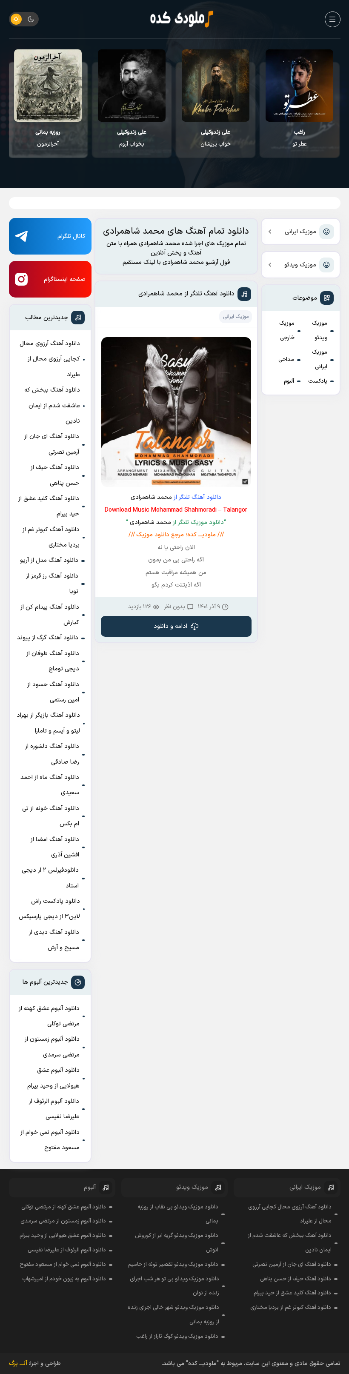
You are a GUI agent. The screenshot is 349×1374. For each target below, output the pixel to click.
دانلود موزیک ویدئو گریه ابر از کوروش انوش (176, 1242)
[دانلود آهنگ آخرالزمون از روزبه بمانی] (49, 85)
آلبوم (289, 381)
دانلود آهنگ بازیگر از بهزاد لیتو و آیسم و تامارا (48, 723)
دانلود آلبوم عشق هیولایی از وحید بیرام (53, 1078)
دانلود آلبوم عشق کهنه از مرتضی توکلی (49, 1016)
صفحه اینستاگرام (65, 279)
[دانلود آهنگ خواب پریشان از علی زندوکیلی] (216, 85)
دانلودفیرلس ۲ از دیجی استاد (50, 878)
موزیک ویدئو (300, 264)
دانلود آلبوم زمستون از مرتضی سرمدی (52, 1047)
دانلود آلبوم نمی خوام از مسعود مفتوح (50, 1140)
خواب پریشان (216, 138)
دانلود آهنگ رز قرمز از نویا (52, 584)
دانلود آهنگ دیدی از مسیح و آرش (54, 940)
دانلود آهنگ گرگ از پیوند (47, 637)
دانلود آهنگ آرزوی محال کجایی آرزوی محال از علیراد (50, 359)
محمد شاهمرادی (151, 497)
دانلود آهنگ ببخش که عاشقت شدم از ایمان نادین (52, 406)
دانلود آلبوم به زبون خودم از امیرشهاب (64, 1279)
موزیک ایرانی (300, 231)
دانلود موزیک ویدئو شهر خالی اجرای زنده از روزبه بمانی (173, 1314)
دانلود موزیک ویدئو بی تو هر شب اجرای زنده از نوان (174, 1286)
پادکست (317, 381)
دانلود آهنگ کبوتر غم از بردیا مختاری (51, 537)
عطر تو (300, 138)
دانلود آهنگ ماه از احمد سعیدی (49, 785)
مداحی (286, 359)
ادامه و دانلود (170, 626)
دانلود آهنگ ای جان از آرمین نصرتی (51, 444)
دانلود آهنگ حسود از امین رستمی (53, 692)
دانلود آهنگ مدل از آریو (49, 560)
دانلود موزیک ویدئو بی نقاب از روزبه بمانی (177, 1214)
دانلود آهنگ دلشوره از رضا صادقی (52, 754)
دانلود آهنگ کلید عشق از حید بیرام (48, 506)
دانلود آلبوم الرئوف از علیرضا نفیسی (54, 1109)
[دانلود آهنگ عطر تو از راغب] (300, 85)
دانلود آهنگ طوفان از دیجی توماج (52, 661)
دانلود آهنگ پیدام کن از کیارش (49, 615)
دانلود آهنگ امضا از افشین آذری (55, 847)
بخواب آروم (132, 138)
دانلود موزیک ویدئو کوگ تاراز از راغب (177, 1336)
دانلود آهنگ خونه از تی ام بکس (50, 816)
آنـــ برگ (18, 1363)
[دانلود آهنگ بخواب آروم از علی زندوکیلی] (132, 85)
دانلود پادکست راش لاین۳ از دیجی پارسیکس (49, 909)
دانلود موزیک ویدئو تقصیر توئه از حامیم (173, 1264)
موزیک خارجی (287, 330)
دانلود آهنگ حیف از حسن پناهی (55, 475)
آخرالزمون (48, 138)
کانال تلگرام (71, 236)
